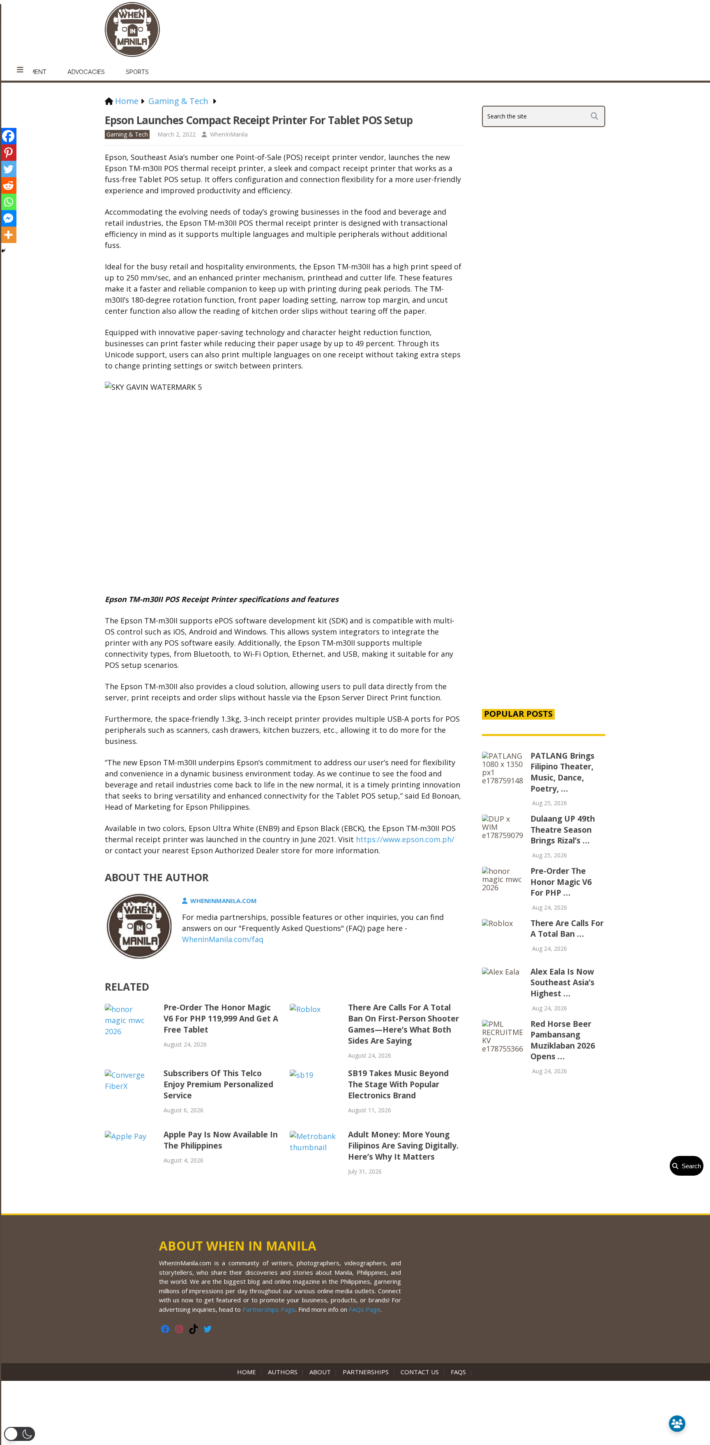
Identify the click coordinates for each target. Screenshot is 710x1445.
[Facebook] (8, 136)
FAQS (458, 1372)
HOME (248, 1372)
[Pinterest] (8, 152)
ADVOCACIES (86, 72)
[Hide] (3, 251)
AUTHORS (283, 1372)
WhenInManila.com (223, 900)
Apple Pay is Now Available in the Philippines (221, 1140)
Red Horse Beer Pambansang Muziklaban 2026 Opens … (562, 1040)
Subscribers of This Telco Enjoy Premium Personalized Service (218, 1084)
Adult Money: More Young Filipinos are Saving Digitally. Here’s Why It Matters (403, 1145)
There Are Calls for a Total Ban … (567, 929)
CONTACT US (419, 1372)
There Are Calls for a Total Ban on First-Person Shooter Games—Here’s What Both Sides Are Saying (403, 1024)
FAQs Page (364, 1309)
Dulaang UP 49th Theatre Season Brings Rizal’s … (562, 829)
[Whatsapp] (8, 202)
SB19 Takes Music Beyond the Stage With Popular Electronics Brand (398, 1084)
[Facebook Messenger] (8, 218)
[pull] (20, 70)
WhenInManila (229, 134)
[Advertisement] (543, 561)
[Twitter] (8, 169)
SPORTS (137, 72)
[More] (8, 235)
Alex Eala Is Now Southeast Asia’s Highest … (562, 982)
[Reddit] (8, 185)
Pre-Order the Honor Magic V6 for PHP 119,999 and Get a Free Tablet (221, 1018)
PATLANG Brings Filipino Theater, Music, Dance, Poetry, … (562, 772)
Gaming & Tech (127, 134)
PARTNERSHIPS (365, 1372)
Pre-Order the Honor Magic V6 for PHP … (561, 882)
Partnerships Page (268, 1309)
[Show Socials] (677, 1423)
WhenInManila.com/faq (222, 939)
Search (689, 1165)
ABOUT (320, 1372)
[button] (19, 1434)
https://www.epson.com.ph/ (405, 839)
